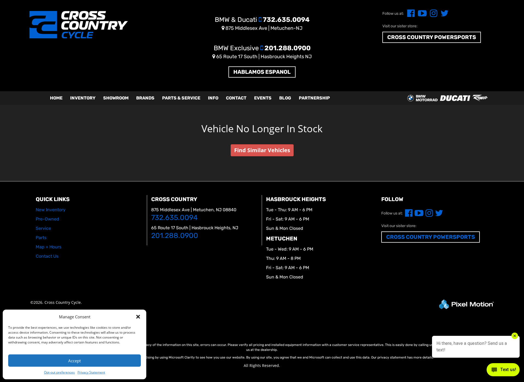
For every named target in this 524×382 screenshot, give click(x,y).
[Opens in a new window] (410, 14)
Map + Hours (48, 246)
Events (263, 98)
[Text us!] (503, 371)
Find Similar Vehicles (262, 150)
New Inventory (51, 209)
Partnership (314, 98)
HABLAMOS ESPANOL (262, 72)
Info (213, 98)
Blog (285, 98)
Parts (41, 237)
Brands (145, 98)
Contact (236, 98)
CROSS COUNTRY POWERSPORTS (431, 37)
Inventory (83, 98)
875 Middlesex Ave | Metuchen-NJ (263, 28)
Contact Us (47, 256)
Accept (74, 360)
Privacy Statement (91, 372)
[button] (138, 316)
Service (43, 228)
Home (56, 98)
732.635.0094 (262, 19)
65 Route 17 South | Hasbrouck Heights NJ (263, 57)
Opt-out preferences (59, 372)
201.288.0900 (262, 48)
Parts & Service (181, 98)
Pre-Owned (47, 219)
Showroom (116, 98)
